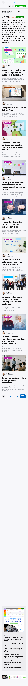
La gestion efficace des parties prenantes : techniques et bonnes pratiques (12, 300)
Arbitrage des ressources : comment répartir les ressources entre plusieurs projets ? (13, 186)
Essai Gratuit (21, 6)
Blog (19, 11)
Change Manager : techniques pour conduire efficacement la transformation (13, 340)
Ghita (9, 65)
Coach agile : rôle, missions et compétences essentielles (14, 380)
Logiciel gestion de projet (9, 11)
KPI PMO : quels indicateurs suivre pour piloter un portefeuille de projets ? (14, 72)
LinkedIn (6, 42)
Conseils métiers (9, 276)
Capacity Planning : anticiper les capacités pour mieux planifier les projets (12, 146)
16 (17, 396)
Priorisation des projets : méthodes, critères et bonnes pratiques (12, 224)
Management (8, 50)
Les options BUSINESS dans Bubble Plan (14, 109)
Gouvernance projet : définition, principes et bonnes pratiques (12, 261)
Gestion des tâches (9, 87)
